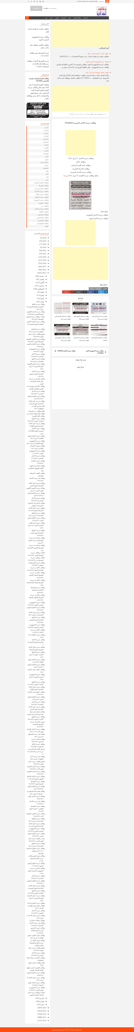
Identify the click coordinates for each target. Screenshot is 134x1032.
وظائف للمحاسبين (42, 217)
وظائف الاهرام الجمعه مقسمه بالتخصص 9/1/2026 (87, 1)
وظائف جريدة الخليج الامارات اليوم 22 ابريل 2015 (37, 654)
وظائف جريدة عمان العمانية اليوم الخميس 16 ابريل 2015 (36, 898)
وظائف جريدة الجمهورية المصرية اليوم (97, 61)
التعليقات (80, 292)
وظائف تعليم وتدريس (41, 188)
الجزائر (46, 136)
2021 (44, 254)
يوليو (42, 292)
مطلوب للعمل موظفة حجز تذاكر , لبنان (97, 72)
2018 (44, 263)
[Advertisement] (80, 34)
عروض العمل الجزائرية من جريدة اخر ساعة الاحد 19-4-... (36, 751)
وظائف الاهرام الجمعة (41, 183)
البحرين (46, 133)
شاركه (90, 292)
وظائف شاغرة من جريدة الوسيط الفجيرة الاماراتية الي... (36, 547)
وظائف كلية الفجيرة (38, 416)
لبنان (47, 174)
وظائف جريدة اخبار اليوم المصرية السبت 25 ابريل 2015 (36, 525)
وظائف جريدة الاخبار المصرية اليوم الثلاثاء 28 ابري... (36, 431)
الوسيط (46, 153)
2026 (44, 238)
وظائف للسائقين (43, 215)
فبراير (42, 1001)
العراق (46, 145)
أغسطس (40, 289)
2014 (44, 1008)
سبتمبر (41, 286)
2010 (44, 1020)
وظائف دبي (44, 206)
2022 (44, 250)
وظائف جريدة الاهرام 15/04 (36, 903)
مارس (41, 998)
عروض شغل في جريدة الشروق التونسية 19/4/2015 (37, 724)
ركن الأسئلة (98, 288)
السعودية (63, 18)
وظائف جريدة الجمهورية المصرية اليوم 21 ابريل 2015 (37, 677)
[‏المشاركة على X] (103, 285)
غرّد (101, 292)
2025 (44, 241)
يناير (42, 1004)
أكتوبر (42, 282)
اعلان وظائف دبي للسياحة (36, 411)
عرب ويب (54, 1029)
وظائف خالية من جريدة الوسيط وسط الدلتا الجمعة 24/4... (36, 582)
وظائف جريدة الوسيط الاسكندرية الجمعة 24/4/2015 (38, 590)
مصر (46, 18)
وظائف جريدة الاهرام (41, 191)
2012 (44, 1014)
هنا (64, 176)
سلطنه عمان (44, 162)
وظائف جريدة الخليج (41, 197)
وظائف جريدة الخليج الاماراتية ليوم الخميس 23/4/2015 (37, 620)
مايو (42, 298)
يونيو (42, 295)
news (46, 226)
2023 (44, 247)
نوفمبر (41, 279)
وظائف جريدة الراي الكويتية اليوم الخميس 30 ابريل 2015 (36, 366)
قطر (69, 18)
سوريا (46, 165)
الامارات (45, 130)
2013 (44, 1011)
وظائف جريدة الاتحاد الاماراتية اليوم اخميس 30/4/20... (37, 374)
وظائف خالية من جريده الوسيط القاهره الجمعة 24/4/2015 (37, 597)
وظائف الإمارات (77, 18)
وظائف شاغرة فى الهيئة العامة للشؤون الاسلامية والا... (36, 468)
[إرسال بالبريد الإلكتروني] (106, 285)
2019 (44, 260)
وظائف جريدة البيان (42, 194)
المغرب (46, 151)
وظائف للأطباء (43, 212)
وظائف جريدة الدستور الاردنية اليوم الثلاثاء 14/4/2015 (38, 930)
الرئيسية (85, 18)
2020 (44, 257)
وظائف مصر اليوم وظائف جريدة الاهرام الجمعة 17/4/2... (36, 858)
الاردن (46, 127)
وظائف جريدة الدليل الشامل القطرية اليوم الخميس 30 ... (36, 324)
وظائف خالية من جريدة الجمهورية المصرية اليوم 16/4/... (36, 871)
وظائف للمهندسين (42, 223)
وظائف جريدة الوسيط (41, 200)
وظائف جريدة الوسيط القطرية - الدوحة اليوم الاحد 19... (37, 808)
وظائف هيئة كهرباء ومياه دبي (36, 413)
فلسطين (45, 168)
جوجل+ (66, 292)
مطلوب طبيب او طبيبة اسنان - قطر (98, 53)
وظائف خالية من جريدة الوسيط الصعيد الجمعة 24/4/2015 (37, 575)
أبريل (42, 302)
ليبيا (47, 177)
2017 (44, 266)
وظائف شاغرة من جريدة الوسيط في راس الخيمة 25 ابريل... (36, 540)
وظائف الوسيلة (43, 185)
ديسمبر (41, 276)
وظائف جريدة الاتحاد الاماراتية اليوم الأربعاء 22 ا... (36, 642)
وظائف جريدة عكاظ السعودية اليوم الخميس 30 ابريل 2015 (35, 306)
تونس (46, 159)
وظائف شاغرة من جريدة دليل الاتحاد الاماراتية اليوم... (37, 381)
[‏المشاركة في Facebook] (101, 285)
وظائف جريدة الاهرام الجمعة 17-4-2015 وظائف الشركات (35, 851)
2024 (44, 244)
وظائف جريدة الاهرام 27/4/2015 (66, 351)
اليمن (46, 156)
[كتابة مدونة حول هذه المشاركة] (104, 285)
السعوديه (45, 139)
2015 (44, 273)
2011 (44, 1017)
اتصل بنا (91, 288)
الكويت (57, 18)
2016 (44, 270)
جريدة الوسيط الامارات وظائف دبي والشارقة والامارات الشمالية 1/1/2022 (38, 64)
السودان (45, 142)
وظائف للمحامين (43, 220)
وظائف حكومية (43, 203)
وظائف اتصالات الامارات (37, 920)
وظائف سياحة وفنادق (41, 209)
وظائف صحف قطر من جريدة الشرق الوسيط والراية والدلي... (37, 943)
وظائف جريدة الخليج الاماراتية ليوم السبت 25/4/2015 (37, 533)
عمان (51, 18)
